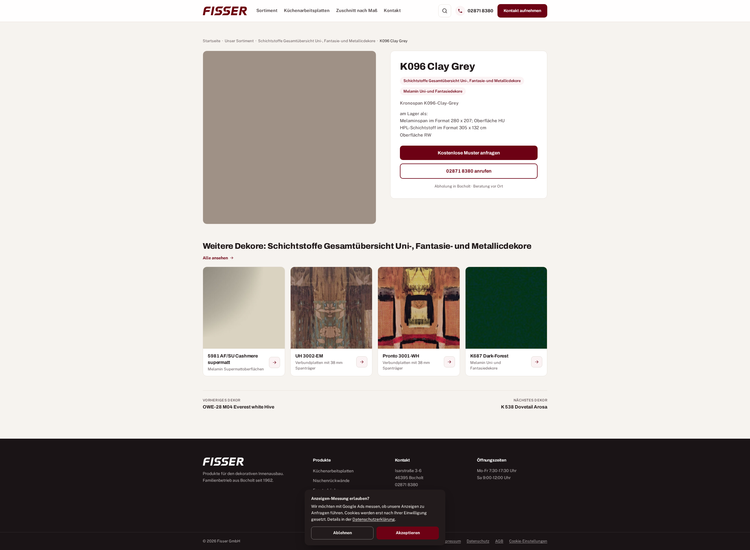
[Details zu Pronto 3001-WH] (449, 361)
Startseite (211, 41)
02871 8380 (480, 10)
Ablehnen (342, 532)
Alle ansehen (215, 258)
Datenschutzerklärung (373, 519)
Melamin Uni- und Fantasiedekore (432, 91)
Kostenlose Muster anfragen (469, 152)
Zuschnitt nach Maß (356, 10)
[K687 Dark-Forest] (506, 321)
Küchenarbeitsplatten (307, 10)
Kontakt (392, 10)
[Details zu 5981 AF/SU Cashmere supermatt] (274, 362)
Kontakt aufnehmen (522, 10)
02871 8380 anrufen (469, 171)
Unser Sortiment (239, 41)
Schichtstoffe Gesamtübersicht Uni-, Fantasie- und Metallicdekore (316, 41)
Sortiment (266, 10)
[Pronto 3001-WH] (419, 321)
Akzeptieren (408, 532)
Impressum (451, 541)
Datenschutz (478, 541)
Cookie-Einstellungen (528, 541)
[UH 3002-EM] (331, 321)
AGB (499, 541)
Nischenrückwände (331, 480)
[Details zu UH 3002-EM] (361, 361)
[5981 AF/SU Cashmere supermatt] (244, 321)
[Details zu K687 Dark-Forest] (536, 361)
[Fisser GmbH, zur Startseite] (225, 10)
